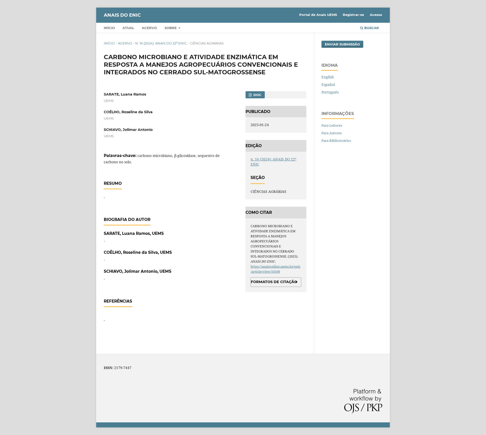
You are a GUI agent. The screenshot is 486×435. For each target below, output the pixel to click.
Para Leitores (331, 125)
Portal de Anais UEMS (318, 15)
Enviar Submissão (342, 44)
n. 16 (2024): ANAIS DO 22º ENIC (161, 43)
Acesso (376, 15)
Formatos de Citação (274, 282)
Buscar (371, 28)
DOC (256, 95)
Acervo (149, 28)
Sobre (171, 28)
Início (109, 28)
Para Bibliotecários (336, 140)
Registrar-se (353, 15)
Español (328, 84)
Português (330, 92)
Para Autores (331, 133)
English (327, 77)
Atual (128, 28)
